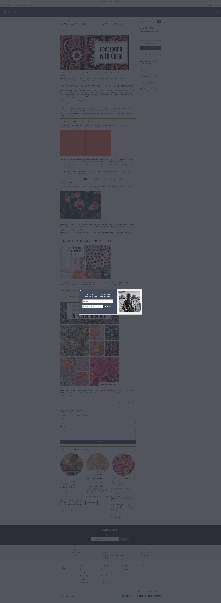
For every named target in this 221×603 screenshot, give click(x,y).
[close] (80, 290)
